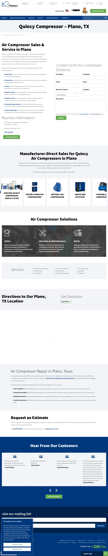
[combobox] (67, 94)
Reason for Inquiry (62, 89)
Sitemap (73, 542)
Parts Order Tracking (75, 3)
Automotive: (8, 80)
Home (3, 35)
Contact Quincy (100, 3)
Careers (67, 3)
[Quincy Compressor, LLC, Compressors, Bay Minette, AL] (75, 11)
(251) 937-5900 (59, 11)
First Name (60, 74)
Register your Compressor (25, 3)
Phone (58, 82)
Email (85, 82)
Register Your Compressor (67, 540)
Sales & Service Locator (54, 3)
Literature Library (40, 3)
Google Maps (65, 301)
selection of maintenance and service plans (60, 378)
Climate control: (9, 98)
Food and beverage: (10, 110)
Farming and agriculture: (12, 104)
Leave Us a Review (11, 137)
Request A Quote (98, 11)
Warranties (91, 540)
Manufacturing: (9, 92)
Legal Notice (81, 540)
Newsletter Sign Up (90, 3)
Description (60, 99)
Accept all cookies (17, 544)
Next (55, 490)
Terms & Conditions (63, 542)
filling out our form (52, 429)
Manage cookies (17, 549)
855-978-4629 (8, 132)
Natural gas (8, 74)
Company (86, 89)
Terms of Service (95, 114)
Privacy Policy (85, 114)
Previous (50, 490)
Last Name (87, 74)
